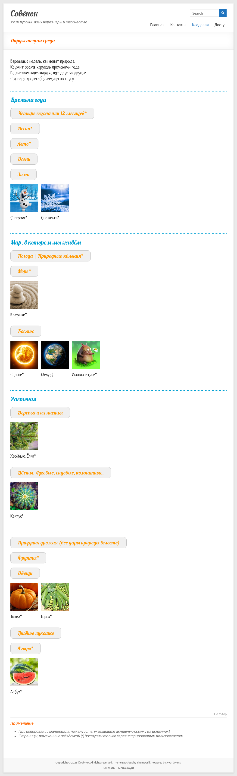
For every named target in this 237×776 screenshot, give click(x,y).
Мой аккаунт (126, 768)
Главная (157, 24)
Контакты (178, 24)
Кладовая (200, 24)
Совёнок (24, 13)
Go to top (220, 714)
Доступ (221, 24)
